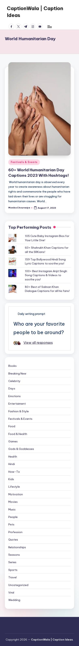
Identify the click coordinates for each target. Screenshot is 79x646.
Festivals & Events (24, 162)
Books (12, 366)
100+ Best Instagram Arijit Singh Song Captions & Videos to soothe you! (46, 275)
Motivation (15, 494)
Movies (13, 502)
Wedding (14, 600)
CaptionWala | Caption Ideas (35, 11)
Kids (11, 479)
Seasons (14, 555)
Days (11, 388)
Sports (12, 570)
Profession (15, 532)
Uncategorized (18, 585)
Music (12, 509)
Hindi (11, 464)
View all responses (38, 343)
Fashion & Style (18, 411)
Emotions (14, 396)
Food (11, 426)
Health (12, 456)
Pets (11, 524)
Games (13, 441)
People (13, 517)
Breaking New (17, 373)
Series (12, 562)
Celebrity (14, 381)
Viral (11, 592)
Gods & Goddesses (21, 449)
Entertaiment (17, 403)
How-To (14, 471)
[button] (39, 109)
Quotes (13, 539)
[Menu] (49, 26)
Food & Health (17, 434)
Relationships (17, 547)
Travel (12, 577)
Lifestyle (14, 486)
